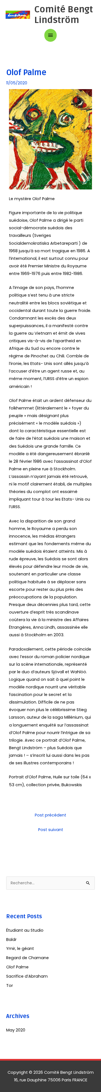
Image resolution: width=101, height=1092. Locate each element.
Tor (9, 985)
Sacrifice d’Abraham (27, 976)
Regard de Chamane (27, 958)
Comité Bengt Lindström (63, 15)
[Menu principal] (50, 35)
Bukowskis (71, 785)
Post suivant (50, 829)
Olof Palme (17, 967)
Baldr (11, 939)
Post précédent (50, 815)
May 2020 (15, 1030)
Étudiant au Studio (24, 930)
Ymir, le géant (20, 948)
